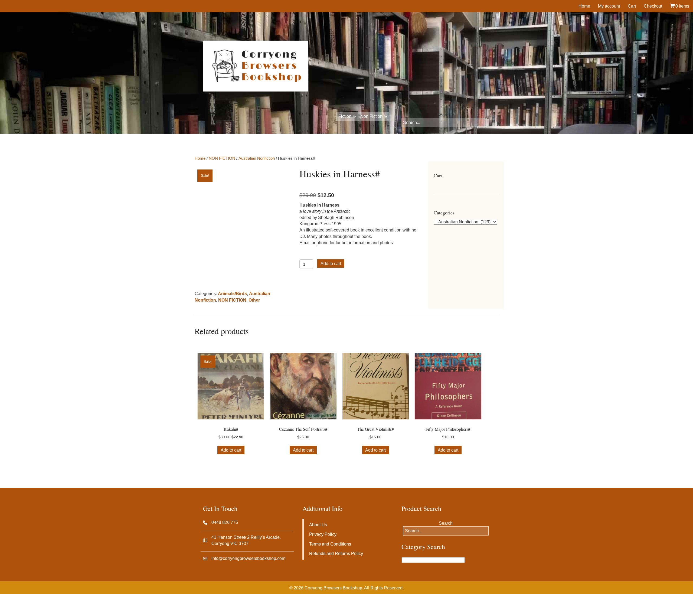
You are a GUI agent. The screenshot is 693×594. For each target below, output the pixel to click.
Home (584, 6)
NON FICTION (222, 158)
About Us (318, 525)
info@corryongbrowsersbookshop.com (248, 558)
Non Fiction (371, 116)
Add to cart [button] (231, 450)
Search (444, 115)
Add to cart (331, 263)
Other (254, 300)
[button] (354, 116)
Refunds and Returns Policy (336, 553)
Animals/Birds (232, 293)
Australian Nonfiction (256, 158)
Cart (632, 6)
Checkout (653, 6)
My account (609, 6)
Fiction (344, 116)
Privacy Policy (322, 534)
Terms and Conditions (330, 544)
